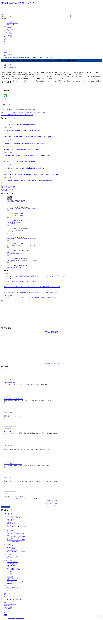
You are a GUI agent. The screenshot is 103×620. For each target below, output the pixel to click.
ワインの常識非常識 (12, 578)
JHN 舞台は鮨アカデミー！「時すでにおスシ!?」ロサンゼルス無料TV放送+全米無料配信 (28, 180)
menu (2, 14)
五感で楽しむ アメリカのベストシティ (14, 496)
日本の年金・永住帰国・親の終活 (16, 533)
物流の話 (9, 522)
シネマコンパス (11, 575)
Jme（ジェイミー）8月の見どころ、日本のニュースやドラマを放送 (22, 130)
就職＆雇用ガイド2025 (10, 415)
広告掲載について (9, 605)
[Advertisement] (30, 10)
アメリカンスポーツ (12, 587)
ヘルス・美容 (7, 32)
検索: (2, 16)
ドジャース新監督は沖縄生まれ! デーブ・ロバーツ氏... (22, 245)
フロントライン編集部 (10, 67)
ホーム (5, 602)
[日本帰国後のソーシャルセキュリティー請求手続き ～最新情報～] (9, 207)
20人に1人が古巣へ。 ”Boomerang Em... (17, 215)
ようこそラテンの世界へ (13, 569)
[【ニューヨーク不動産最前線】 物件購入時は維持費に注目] (9, 228)
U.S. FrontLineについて (10, 604)
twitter (5, 614)
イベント (6, 55)
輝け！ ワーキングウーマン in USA (16, 526)
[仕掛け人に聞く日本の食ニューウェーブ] (9, 250)
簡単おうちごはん (12, 580)
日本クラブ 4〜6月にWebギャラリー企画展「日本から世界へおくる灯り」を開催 (23, 112)
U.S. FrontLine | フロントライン (16, 618)
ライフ (5, 26)
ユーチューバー (8, 480)
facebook (6, 615)
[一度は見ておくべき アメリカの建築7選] (9, 200)
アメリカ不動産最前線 (13, 541)
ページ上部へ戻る (5, 507)
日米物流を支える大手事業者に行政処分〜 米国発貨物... (22, 238)
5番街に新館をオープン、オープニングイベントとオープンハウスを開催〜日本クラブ (27, 155)
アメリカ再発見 (11, 565)
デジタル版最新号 (9, 607)
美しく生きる (7, 431)
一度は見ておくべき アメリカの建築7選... (18, 201)
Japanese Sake (7, 447)
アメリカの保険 (11, 532)
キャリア (6, 41)
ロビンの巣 (10, 577)
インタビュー (10, 588)
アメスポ (9, 583)
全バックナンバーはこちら (51, 363)
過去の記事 (4, 300)
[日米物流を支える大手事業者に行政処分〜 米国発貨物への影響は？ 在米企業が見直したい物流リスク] (9, 237)
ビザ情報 (9, 27)
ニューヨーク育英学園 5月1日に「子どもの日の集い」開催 (17, 115)
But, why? (9, 525)
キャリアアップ (11, 590)
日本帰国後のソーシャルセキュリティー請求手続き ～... (22, 208)
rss (4, 612)
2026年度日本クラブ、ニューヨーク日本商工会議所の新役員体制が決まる (24, 168)
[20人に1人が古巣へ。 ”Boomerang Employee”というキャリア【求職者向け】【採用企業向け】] (9, 213)
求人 (5, 594)
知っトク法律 (10, 530)
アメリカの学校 (11, 548)
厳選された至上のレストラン (15, 581)
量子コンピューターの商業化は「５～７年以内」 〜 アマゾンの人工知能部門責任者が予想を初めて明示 (32, 287)
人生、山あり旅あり (12, 562)
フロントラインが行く (13, 563)
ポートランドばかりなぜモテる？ (16, 537)
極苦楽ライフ (10, 538)
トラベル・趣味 (8, 33)
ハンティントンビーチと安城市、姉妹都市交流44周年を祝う (20, 124)
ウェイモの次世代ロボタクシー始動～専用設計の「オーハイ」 (21, 281)
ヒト (5, 38)
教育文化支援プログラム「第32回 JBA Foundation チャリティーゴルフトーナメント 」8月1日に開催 (31, 174)
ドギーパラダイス (12, 535)
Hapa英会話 (10, 545)
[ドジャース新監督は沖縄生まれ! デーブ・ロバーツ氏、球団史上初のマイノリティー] (9, 243)
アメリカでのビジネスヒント (15, 517)
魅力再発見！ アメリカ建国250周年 (13, 399)
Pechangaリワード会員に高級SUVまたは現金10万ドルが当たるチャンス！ (24, 143)
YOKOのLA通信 (11, 547)
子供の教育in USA (12, 550)
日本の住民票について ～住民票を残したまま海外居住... (22, 260)
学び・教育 (7, 30)
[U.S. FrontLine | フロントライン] (19, 3)
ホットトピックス (9, 596)
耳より (5, 39)
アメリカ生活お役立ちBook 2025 (13, 464)
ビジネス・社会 (8, 21)
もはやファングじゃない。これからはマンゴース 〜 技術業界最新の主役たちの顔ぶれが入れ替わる (31, 298)
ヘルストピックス (12, 556)
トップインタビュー (12, 23)
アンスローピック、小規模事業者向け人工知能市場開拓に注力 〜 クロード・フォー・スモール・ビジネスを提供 (34, 276)
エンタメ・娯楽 (8, 36)
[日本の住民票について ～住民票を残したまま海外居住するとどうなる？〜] (9, 258)
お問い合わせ (7, 608)
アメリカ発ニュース (12, 519)
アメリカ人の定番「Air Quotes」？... (17, 267)
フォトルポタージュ (12, 568)
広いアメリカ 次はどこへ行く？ (16, 540)
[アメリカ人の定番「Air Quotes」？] (9, 265)
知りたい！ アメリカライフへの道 (16, 551)
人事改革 (9, 520)
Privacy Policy (7, 610)
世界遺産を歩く (11, 571)
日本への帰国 (10, 29)
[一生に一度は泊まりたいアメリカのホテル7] (9, 220)
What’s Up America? (12, 516)
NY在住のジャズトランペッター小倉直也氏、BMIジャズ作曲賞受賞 (22, 149)
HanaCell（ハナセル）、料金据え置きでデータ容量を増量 (19, 161)
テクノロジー (10, 24)
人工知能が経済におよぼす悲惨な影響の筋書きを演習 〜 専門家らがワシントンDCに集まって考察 (30, 292)
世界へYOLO (10, 566)
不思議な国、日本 (12, 523)
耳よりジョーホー (9, 54)
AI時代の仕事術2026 (9, 382)
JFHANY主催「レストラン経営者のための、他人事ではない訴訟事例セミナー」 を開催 (27, 137)
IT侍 (8, 514)
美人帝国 (9, 557)
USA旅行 (9, 35)
